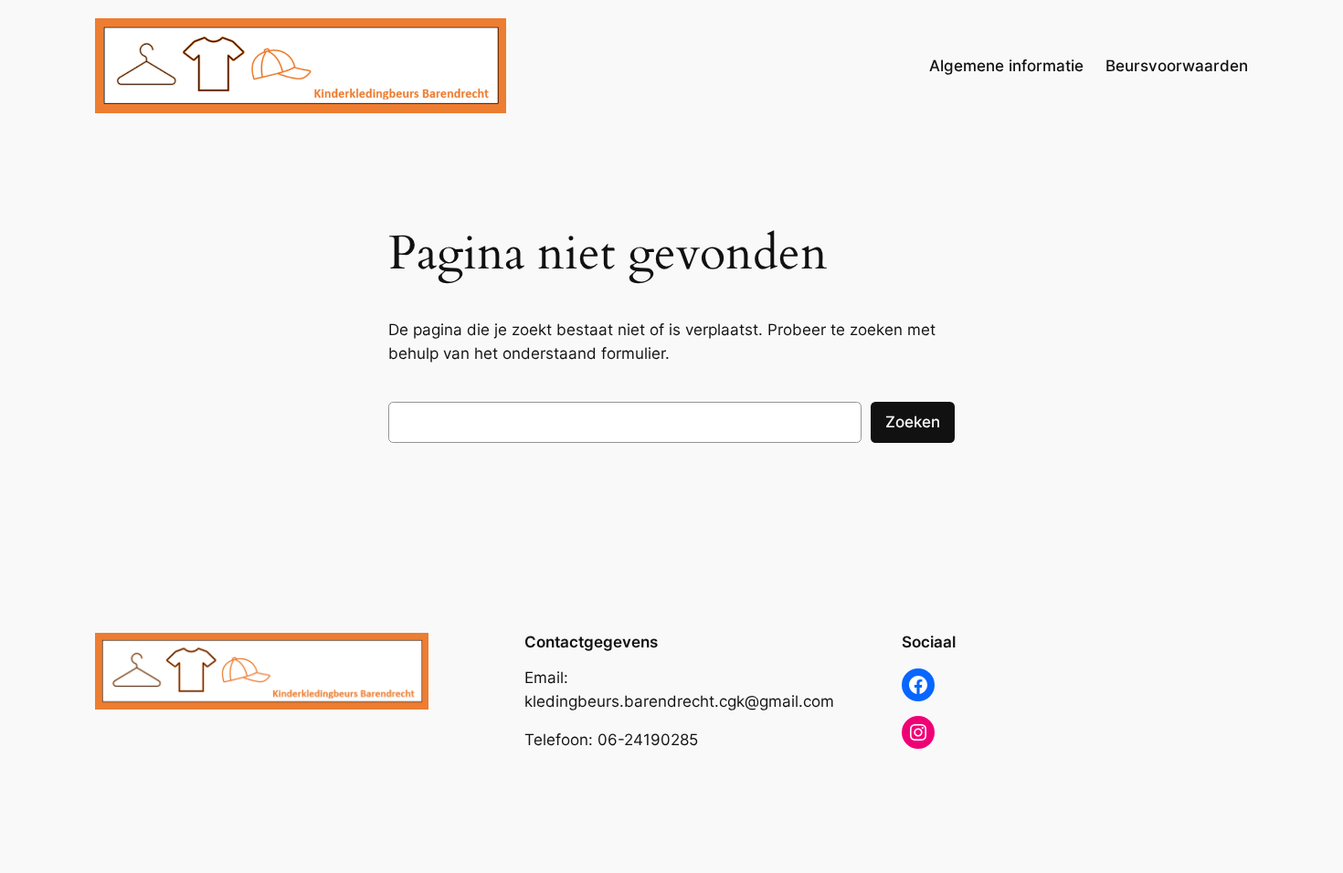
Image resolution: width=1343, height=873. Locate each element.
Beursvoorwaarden (1176, 66)
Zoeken (912, 422)
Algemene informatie (1006, 66)
